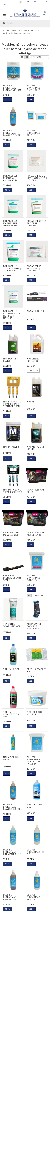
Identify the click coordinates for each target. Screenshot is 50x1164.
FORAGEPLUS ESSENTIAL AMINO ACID (10, 178)
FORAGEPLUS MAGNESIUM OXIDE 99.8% (10, 223)
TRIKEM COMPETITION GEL (11, 714)
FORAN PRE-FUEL (36, 311)
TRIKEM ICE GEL (12, 669)
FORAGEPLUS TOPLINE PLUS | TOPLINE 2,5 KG (12, 268)
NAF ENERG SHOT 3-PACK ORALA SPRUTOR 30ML (13, 404)
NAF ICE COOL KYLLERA (34, 713)
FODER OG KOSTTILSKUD (25, 30)
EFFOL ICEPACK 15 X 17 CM (37, 670)
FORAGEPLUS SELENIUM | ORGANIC (34, 268)
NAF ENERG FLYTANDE (33, 359)
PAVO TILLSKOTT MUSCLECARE (36, 533)
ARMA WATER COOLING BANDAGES (34, 626)
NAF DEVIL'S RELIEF (10, 359)
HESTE (9, 30)
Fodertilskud (9, 33)
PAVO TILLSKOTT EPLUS (36, 490)
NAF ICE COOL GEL (34, 805)
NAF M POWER (11, 446)
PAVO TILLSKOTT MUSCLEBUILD (12, 533)
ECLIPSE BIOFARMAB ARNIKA (33, 897)
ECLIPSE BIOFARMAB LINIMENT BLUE (12, 852)
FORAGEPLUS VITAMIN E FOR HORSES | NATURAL (11, 314)
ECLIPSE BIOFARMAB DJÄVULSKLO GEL (12, 133)
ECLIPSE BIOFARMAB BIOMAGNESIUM (12, 87)
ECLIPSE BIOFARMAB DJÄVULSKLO (34, 87)
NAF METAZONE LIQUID (35, 448)
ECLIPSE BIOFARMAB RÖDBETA (33, 577)
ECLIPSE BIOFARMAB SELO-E (33, 133)
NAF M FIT (32, 401)
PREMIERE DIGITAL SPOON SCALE (12, 577)
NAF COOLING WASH (11, 758)
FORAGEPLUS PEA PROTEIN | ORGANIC (36, 223)
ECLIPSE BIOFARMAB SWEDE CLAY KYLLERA (33, 760)
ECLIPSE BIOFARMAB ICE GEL (35, 852)
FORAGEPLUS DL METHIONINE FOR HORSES (37, 178)
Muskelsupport (23, 33)
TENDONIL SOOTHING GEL (11, 625)
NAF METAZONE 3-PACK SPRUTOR (12, 490)
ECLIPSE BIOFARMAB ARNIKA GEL (9, 897)
